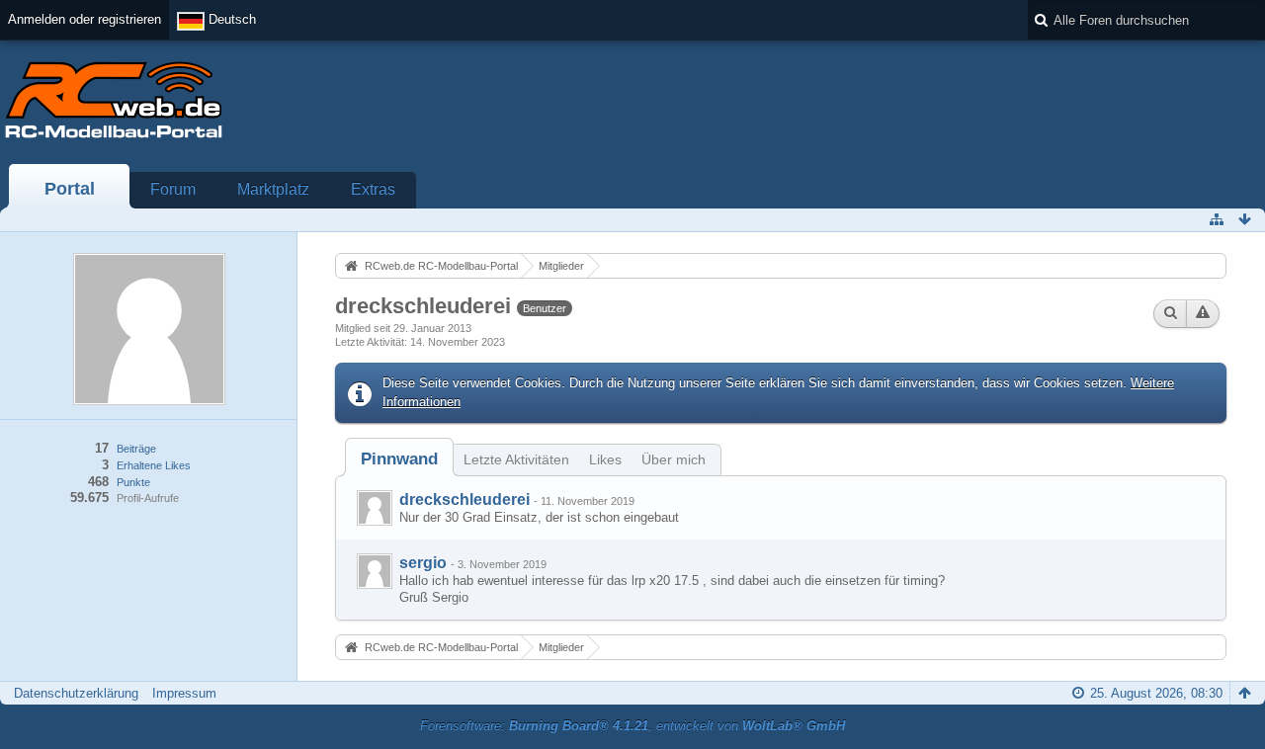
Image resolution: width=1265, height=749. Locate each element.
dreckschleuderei (464, 499)
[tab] (399, 459)
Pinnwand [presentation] (399, 459)
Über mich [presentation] (673, 459)
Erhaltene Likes (154, 465)
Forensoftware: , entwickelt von (632, 725)
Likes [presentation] (605, 459)
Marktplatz (273, 189)
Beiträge (136, 449)
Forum (173, 189)
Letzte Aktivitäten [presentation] (516, 459)
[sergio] (374, 571)
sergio (423, 562)
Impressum (184, 693)
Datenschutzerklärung (76, 693)
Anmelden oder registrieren (84, 19)
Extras (373, 189)
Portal (69, 189)
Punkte (133, 482)
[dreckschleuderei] (374, 508)
